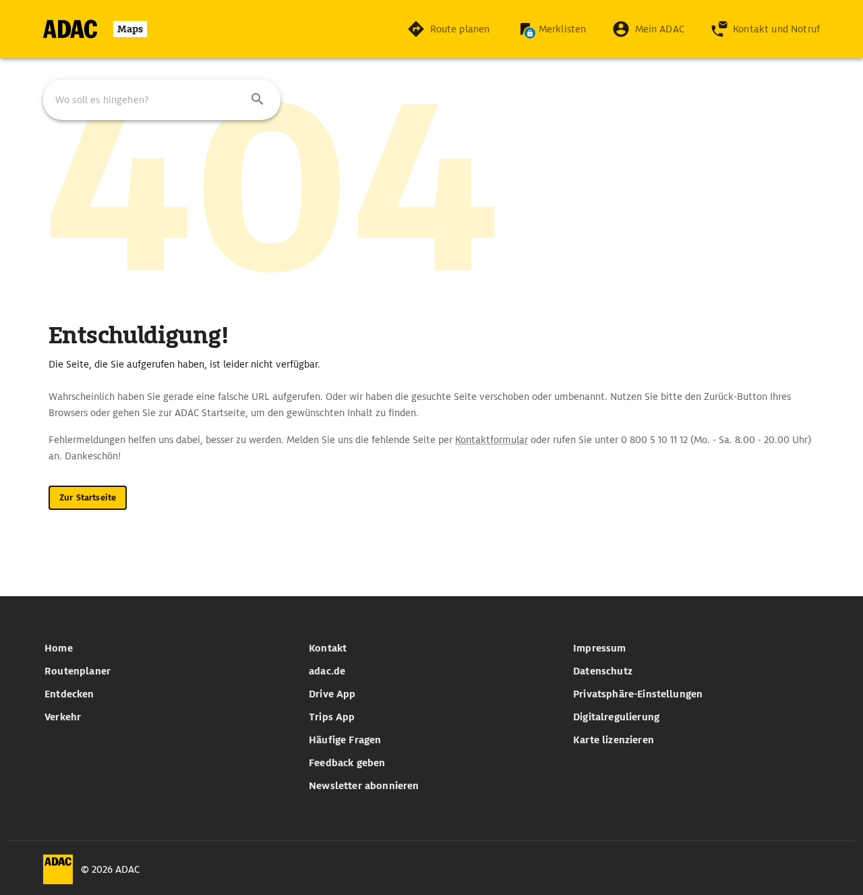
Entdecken (69, 694)
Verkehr (62, 717)
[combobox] (161, 100)
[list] (167, 682)
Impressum (599, 648)
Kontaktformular (491, 440)
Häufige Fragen (345, 740)
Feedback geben (347, 763)
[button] (257, 100)
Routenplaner (77, 671)
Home (58, 648)
